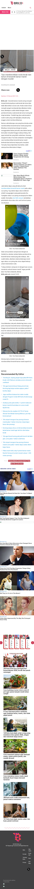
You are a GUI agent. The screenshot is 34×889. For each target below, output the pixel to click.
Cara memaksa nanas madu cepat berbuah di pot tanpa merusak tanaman (15, 778)
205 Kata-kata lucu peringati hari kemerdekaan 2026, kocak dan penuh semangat (16, 670)
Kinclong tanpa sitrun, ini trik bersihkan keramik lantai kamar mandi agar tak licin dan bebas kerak (17, 430)
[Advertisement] (17, 32)
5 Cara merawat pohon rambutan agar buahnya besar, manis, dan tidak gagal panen (16, 713)
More (9, 7)
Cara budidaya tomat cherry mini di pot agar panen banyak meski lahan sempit (16, 692)
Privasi (24, 862)
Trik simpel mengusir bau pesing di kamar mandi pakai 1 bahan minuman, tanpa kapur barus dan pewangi (16, 422)
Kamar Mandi (13, 461)
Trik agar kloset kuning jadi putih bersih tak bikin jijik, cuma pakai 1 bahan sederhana (17, 437)
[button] (12, 12)
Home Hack (22, 461)
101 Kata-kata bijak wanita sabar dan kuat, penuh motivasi (16, 820)
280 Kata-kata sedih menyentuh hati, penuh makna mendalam (16, 798)
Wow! (13, 70)
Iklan (24, 850)
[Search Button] (30, 8)
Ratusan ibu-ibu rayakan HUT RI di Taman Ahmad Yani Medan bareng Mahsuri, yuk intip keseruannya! (24, 12)
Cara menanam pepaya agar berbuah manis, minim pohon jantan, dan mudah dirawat (16, 756)
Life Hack (20, 463)
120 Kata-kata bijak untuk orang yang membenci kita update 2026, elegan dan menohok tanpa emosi (16, 735)
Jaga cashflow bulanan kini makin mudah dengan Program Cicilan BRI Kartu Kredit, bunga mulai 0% (17, 397)
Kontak (24, 854)
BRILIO (7, 70)
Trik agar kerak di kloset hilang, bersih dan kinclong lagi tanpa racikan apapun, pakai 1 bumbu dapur (16, 388)
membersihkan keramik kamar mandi (12, 188)
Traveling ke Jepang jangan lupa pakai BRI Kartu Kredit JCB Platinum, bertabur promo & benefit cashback (17, 380)
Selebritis (4, 7)
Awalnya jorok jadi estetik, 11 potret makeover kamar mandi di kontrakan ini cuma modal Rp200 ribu (17, 405)
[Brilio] (16, 3)
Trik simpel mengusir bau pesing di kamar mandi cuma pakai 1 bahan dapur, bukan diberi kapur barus (17, 444)
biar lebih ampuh (18, 198)
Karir (29, 858)
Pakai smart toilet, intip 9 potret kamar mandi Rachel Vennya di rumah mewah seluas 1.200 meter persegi (17, 453)
